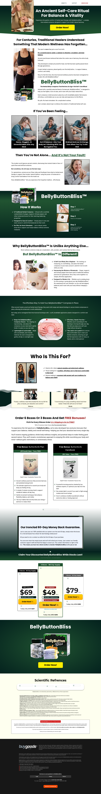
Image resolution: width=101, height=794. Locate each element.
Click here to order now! (50, 609)
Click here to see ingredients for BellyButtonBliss (50, 774)
